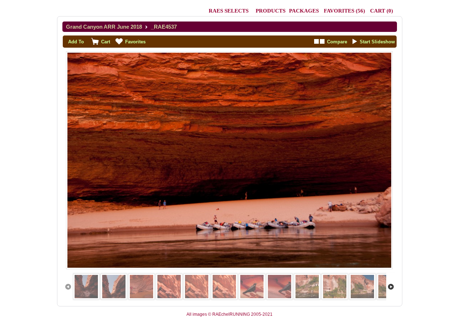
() (344, 11)
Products (270, 11)
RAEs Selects (229, 11)
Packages (304, 11)
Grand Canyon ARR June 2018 (104, 27)
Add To (76, 41)
